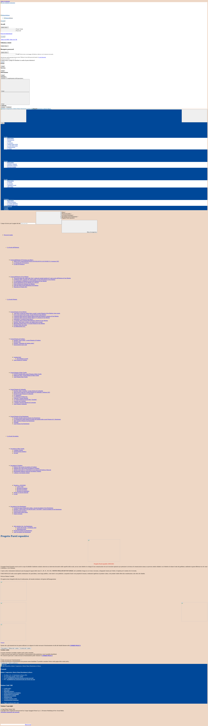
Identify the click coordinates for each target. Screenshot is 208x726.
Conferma (8, 107)
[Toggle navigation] (13, 115)
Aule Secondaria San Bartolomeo (22, 532)
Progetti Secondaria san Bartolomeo (23, 530)
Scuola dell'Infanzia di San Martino (19, 276)
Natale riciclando (18, 513)
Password (18, 30)
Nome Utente (19, 29)
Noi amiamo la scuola (22, 358)
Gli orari (16, 453)
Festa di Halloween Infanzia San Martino (24, 284)
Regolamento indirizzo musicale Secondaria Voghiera (27, 471)
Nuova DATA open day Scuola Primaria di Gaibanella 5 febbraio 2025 (32, 392)
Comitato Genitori (18, 450)
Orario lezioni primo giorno (21, 512)
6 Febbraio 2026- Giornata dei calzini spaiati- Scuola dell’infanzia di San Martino (34, 279)
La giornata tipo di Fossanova (21, 262)
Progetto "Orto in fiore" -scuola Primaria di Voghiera (27, 340)
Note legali (7, 690)
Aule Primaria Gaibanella (20, 404)
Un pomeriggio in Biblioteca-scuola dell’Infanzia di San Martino (30, 281)
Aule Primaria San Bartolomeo (21, 423)
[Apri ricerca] (194, 115)
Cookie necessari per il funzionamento (11, 660)
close (2, 123)
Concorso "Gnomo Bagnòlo (21, 398)
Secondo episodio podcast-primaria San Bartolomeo (27, 418)
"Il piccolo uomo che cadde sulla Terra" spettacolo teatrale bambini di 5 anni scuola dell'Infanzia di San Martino (42, 278)
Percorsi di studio (66, 213)
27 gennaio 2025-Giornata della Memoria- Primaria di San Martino (31, 320)
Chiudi (2, 66)
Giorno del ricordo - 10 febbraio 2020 (26, 527)
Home (63, 212)
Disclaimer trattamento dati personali (10, 712)
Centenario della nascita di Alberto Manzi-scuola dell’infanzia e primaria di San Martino (36, 316)
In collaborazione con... (20, 326)
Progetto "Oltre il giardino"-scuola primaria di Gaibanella (28, 391)
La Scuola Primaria (12, 299)
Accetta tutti (25, 648)
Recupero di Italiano (22, 488)
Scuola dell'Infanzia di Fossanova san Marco (22, 260)
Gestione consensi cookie (10, 698)
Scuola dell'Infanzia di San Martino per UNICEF (26, 282)
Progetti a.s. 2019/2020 (20, 485)
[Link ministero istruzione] (8, 2)
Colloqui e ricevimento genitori (22, 472)
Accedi (3, 21)
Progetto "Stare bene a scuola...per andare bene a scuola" (28, 322)
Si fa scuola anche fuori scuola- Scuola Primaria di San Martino (30, 314)
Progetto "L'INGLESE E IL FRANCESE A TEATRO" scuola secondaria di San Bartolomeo (38, 509)
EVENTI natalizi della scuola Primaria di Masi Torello (28, 374)
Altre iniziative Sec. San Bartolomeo (23, 526)
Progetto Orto (17, 341)
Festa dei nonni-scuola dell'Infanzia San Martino (26, 285)
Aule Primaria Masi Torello (21, 377)
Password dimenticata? (6, 33)
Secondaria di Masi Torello (17, 448)
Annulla (3, 107)
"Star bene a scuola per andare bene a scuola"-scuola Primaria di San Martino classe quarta (37, 313)
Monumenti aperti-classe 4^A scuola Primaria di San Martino (29, 323)
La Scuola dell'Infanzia (13, 247)
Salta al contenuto (5, 1)
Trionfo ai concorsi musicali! (21, 492)
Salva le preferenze (13, 663)
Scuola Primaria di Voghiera (17, 339)
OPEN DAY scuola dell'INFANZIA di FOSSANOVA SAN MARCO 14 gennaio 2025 (36, 261)
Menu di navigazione (92, 232)
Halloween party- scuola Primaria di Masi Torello (26, 375)
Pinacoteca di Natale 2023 (20, 287)
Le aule (15, 494)
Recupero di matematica (23, 491)
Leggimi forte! (17, 357)
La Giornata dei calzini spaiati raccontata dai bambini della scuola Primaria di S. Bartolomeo (37, 419)
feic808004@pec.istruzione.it (21, 679)
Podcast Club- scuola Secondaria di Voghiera (25, 467)
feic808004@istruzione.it (20, 678)
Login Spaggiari (42, 57)
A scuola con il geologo (20, 401)
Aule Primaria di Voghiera (20, 360)
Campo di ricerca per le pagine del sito (10, 223)
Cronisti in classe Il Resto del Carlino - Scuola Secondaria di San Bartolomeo (33, 508)
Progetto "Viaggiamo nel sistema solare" (24, 343)
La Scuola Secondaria (67, 215)
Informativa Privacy (9, 691)
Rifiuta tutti (14, 648)
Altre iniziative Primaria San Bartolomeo (24, 420)
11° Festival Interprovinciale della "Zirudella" (25, 399)
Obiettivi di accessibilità (10, 695)
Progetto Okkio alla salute (20, 325)
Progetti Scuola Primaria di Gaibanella (23, 393)
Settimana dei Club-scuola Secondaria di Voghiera (26, 468)
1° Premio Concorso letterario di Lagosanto (25, 402)
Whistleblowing (8, 697)
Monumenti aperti (21, 529)
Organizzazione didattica (20, 451)
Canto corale (20, 486)
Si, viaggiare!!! (17, 395)
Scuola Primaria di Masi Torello (18, 372)
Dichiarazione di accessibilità (11, 694)
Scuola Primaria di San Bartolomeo (19, 416)
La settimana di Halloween (20, 396)
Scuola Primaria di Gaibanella (18, 389)
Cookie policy (7, 688)
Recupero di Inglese (22, 489)
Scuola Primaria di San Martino (18, 312)
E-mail (17, 54)
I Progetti (16, 422)
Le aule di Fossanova (19, 264)
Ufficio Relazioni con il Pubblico (12, 693)
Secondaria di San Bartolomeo (69, 216)
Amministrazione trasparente (11, 700)
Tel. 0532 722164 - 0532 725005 (14, 676)
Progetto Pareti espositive (20, 511)
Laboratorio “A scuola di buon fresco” (23, 319)
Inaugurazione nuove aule (20, 344)
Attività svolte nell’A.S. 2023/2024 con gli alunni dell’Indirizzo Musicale (32, 470)
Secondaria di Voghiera (16, 465)
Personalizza (4, 648)
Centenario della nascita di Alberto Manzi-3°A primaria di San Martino (32, 317)
